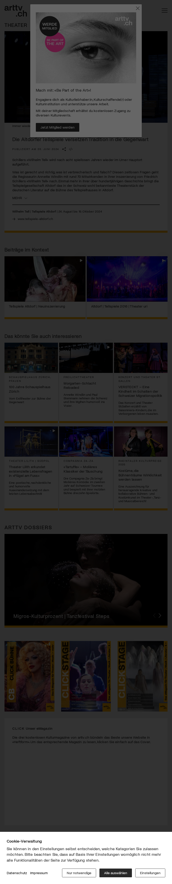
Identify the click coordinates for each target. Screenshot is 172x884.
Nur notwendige (79, 873)
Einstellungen (150, 873)
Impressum (39, 873)
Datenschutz (17, 873)
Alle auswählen (115, 873)
